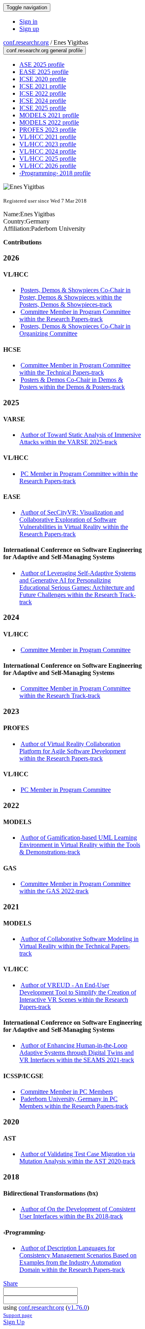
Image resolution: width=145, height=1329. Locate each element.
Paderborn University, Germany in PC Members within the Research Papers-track (73, 1102)
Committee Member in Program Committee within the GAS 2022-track (74, 887)
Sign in (28, 21)
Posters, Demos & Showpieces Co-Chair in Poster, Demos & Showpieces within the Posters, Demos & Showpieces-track (74, 297)
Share (10, 1283)
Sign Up (14, 1322)
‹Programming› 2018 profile (55, 173)
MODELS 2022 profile (49, 122)
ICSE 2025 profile (42, 108)
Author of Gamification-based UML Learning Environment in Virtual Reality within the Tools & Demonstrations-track (79, 844)
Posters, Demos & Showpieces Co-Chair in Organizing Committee (74, 330)
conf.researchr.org (26, 42)
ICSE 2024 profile (42, 100)
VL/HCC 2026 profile (47, 165)
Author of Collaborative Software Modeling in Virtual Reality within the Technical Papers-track (79, 946)
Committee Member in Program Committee (75, 649)
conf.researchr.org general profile (44, 50)
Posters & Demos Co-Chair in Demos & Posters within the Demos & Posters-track (72, 383)
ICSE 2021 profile (42, 86)
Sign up (29, 28)
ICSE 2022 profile (42, 93)
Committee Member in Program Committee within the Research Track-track (74, 692)
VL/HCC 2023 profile (47, 144)
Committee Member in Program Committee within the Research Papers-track (74, 315)
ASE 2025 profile (41, 64)
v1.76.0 (77, 1307)
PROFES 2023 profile (47, 129)
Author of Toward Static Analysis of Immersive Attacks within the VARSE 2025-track (80, 438)
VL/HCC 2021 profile (47, 136)
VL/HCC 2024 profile (47, 151)
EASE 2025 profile (43, 71)
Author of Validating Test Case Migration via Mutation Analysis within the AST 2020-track (77, 1158)
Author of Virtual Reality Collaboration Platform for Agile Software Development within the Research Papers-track (72, 751)
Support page (17, 1315)
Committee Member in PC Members (67, 1091)
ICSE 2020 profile (42, 79)
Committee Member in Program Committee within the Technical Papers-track (74, 369)
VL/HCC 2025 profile (47, 158)
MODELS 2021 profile (49, 115)
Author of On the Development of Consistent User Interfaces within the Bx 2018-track (77, 1213)
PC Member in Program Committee (66, 789)
